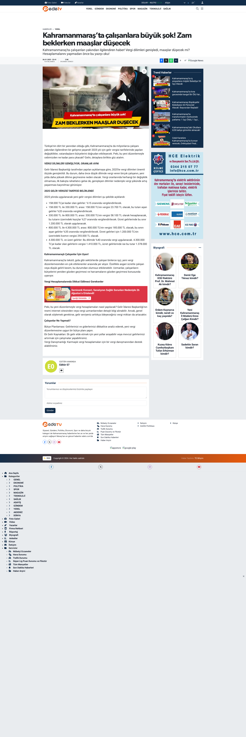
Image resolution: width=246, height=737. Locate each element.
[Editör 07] (51, 366)
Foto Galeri (52, 3)
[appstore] (116, 447)
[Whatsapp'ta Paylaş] (171, 60)
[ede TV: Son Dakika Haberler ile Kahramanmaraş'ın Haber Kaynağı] (52, 8)
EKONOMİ (111, 8)
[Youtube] (59, 442)
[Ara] (197, 8)
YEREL (89, 8)
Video (12, 522)
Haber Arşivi (106, 440)
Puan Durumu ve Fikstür (111, 432)
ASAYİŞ (17, 502)
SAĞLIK (167, 8)
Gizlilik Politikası (147, 426)
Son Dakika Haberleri (110, 437)
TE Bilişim (199, 458)
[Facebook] (45, 442)
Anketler (13, 538)
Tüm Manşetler (107, 434)
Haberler (47, 29)
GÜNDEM (99, 8)
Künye (175, 423)
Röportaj (13, 532)
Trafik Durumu (107, 429)
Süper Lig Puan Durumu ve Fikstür (30, 561)
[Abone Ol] (195, 60)
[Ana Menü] (202, 8)
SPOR (132, 8)
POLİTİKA (123, 8)
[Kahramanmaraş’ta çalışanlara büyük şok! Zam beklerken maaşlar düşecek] (96, 98)
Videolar (66, 3)
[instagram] (150, 467)
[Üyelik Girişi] (201, 3)
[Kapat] (244, 576)
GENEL (16, 479)
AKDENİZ (18, 512)
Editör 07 (64, 364)
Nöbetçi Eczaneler (108, 423)
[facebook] (51, 467)
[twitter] (100, 467)
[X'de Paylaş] (166, 60)
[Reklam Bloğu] (177, 195)
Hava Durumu (106, 426)
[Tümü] (200, 247)
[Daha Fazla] (176, 60)
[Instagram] (54, 442)
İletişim (143, 423)
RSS (48, 458)
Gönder (50, 410)
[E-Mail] (61, 370)
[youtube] (199, 467)
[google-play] (129, 447)
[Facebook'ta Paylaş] (161, 60)
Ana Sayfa (14, 473)
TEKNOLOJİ (155, 8)
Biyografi (13, 535)
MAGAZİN (142, 8)
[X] (49, 442)
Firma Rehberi (16, 528)
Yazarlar (80, 3)
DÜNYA (17, 515)
